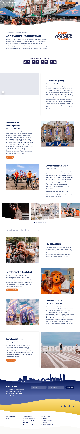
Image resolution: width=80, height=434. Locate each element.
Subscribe (70, 387)
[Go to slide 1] (34, 222)
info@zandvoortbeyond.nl (61, 256)
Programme (10, 157)
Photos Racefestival (12, 289)
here (50, 191)
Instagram (21, 150)
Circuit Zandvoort (10, 32)
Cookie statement (28, 431)
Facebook (27, 150)
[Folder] (56, 3)
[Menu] (77, 3)
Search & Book (70, 3)
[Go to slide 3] (38, 222)
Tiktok (8, 151)
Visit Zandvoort (11, 360)
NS (65, 181)
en (60, 3)
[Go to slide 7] (45, 222)
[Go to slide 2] (36, 222)
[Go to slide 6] (43, 222)
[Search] (63, 3)
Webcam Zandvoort (29, 418)
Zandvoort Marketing (47, 424)
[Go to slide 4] (40, 222)
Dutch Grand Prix (51, 196)
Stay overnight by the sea (30, 425)
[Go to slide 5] (41, 222)
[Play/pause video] (3, 92)
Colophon (17, 431)
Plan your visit (27, 416)
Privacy (22, 431)
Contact (8, 418)
